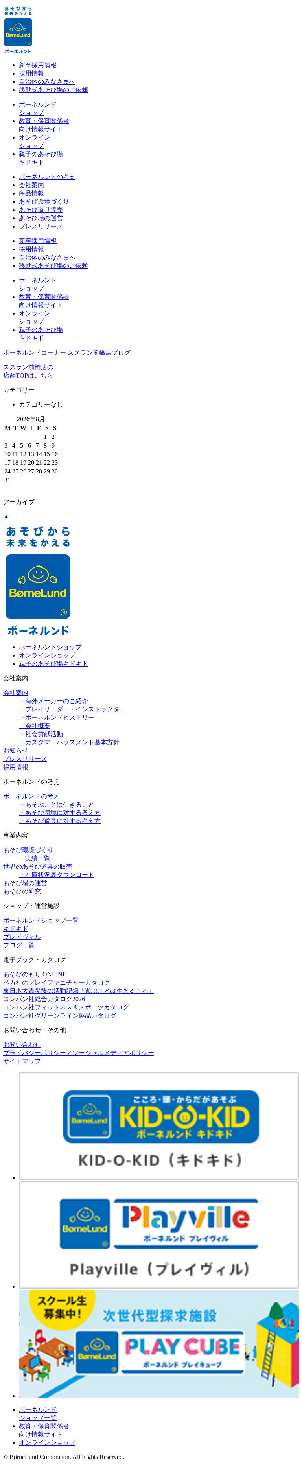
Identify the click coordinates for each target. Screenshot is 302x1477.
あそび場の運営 (41, 218)
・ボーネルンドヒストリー (56, 717)
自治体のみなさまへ (47, 81)
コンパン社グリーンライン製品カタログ (59, 1015)
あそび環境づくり (44, 201)
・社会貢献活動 (41, 734)
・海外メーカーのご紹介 (53, 701)
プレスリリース (41, 226)
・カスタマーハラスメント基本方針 (69, 742)
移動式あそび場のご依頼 (53, 90)
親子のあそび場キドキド (53, 663)
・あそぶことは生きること (56, 804)
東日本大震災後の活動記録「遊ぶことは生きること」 (78, 990)
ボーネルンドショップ (50, 647)
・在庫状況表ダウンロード (56, 874)
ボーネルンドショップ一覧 (41, 920)
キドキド (15, 928)
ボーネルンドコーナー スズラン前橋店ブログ (67, 352)
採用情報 (31, 73)
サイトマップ (22, 1061)
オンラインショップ (47, 655)
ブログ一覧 (19, 945)
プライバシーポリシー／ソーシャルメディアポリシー (78, 1053)
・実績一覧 (34, 858)
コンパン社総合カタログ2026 (44, 999)
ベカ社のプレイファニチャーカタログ (56, 982)
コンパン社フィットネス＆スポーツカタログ (66, 1007)
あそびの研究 (22, 891)
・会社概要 (34, 725)
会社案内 (31, 185)
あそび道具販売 (41, 209)
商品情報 (31, 193)
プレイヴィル (22, 937)
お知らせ (15, 750)
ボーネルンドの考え (47, 176)
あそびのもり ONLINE (34, 974)
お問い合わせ (22, 1044)
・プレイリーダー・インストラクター (72, 709)
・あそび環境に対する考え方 (60, 812)
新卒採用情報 (38, 65)
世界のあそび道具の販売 (37, 866)
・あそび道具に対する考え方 (60, 821)
